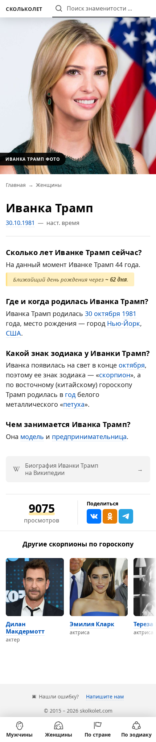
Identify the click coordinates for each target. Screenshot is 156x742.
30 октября (102, 313)
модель (32, 436)
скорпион (114, 374)
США (13, 333)
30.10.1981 (20, 223)
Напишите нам (105, 696)
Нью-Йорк (123, 323)
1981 (129, 313)
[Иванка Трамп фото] (78, 87)
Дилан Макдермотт (25, 627)
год (70, 394)
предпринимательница (89, 436)
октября (132, 365)
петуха (74, 404)
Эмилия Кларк (92, 624)
